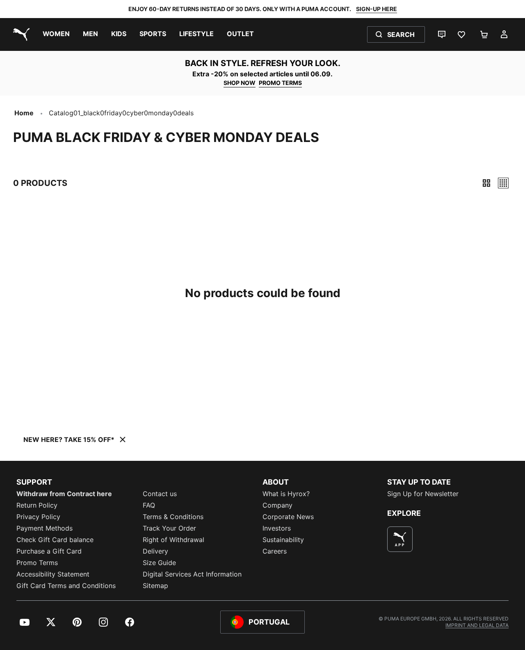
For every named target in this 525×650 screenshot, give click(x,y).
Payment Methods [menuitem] (44, 528)
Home (24, 113)
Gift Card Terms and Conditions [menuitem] (66, 585)
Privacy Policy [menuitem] (38, 517)
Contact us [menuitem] (160, 494)
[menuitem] (56, 34)
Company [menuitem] (277, 505)
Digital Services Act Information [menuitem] (192, 574)
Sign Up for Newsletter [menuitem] (423, 494)
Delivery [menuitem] (155, 551)
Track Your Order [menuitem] (169, 528)
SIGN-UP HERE (376, 8)
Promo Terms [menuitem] (37, 562)
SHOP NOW (240, 82)
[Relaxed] (503, 183)
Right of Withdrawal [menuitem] (173, 540)
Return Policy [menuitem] (36, 505)
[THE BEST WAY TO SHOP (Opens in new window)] (400, 539)
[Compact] (486, 183)
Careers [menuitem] (274, 551)
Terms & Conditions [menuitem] (173, 517)
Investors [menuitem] (276, 528)
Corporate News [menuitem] (288, 517)
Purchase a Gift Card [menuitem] (49, 551)
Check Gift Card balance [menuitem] (55, 540)
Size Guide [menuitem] (159, 562)
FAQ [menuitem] (149, 505)
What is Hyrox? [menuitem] (286, 494)
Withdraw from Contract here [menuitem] (64, 494)
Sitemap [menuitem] (155, 585)
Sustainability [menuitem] (283, 540)
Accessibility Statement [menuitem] (52, 574)
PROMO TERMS (280, 82)
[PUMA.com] (19, 34)
